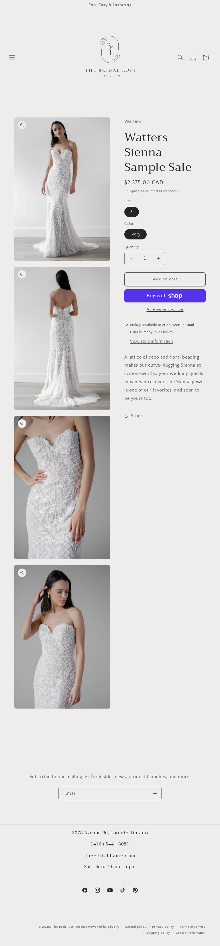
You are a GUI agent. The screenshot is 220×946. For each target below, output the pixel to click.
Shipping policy (158, 933)
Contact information (191, 933)
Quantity (131, 247)
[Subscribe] (155, 793)
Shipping (132, 191)
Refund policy (135, 927)
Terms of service (193, 927)
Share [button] (136, 416)
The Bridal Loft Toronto (69, 927)
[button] (12, 57)
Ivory (135, 234)
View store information (151, 341)
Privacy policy (163, 927)
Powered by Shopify (103, 927)
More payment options (165, 309)
